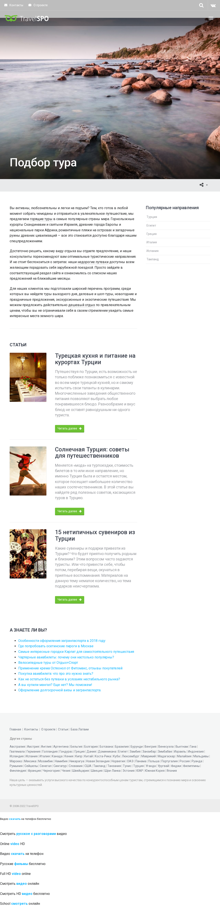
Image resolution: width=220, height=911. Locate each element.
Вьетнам (182, 746)
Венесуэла (166, 746)
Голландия (50, 751)
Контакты (16, 5)
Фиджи (176, 766)
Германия (33, 751)
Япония (172, 770)
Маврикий (148, 756)
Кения (68, 756)
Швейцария (80, 770)
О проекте (40, 5)
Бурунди (137, 746)
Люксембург (130, 756)
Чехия (66, 770)
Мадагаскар (166, 756)
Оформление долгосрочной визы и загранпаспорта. (59, 690)
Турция (152, 217)
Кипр (78, 756)
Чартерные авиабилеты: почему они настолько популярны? (66, 657)
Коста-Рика (103, 756)
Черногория (51, 770)
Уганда (151, 766)
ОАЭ (130, 761)
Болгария (91, 746)
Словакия (75, 766)
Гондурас (66, 751)
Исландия (17, 756)
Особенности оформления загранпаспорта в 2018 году (61, 641)
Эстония (128, 770)
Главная (15, 729)
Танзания (114, 766)
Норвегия (118, 761)
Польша (153, 761)
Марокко (16, 761)
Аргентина (61, 746)
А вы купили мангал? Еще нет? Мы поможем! (55, 685)
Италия (152, 242)
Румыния (16, 766)
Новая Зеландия (98, 761)
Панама (140, 761)
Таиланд (153, 259)
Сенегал (46, 766)
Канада (57, 756)
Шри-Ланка (112, 770)
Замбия (135, 751)
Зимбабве (165, 751)
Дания (91, 751)
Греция (152, 234)
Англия (46, 746)
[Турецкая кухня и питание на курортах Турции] (28, 377)
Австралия (17, 746)
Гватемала (17, 751)
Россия (185, 761)
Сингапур (60, 766)
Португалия (169, 761)
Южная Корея (155, 770)
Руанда (197, 761)
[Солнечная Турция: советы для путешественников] (28, 470)
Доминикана (107, 751)
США (87, 766)
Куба (116, 756)
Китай (88, 756)
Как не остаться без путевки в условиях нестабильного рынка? (69, 679)
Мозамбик (45, 761)
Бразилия (122, 746)
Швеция (96, 770)
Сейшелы (31, 766)
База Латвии (80, 729)
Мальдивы (201, 756)
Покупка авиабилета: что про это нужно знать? (55, 674)
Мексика (30, 761)
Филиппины (191, 766)
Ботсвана (106, 746)
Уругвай (163, 766)
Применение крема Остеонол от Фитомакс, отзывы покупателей (70, 668)
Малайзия (184, 756)
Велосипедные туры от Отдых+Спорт (48, 663)
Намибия (61, 761)
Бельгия (76, 746)
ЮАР (139, 770)
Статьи (63, 729)
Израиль (180, 751)
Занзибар (149, 751)
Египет (151, 225)
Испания (153, 251)
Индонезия (196, 751)
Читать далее (68, 428)
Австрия (33, 746)
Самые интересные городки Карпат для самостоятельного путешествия (76, 652)
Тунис (127, 766)
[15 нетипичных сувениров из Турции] (28, 553)
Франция (34, 770)
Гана (193, 746)
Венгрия (150, 746)
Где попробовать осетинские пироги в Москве (55, 646)
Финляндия (18, 770)
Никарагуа (76, 761)
